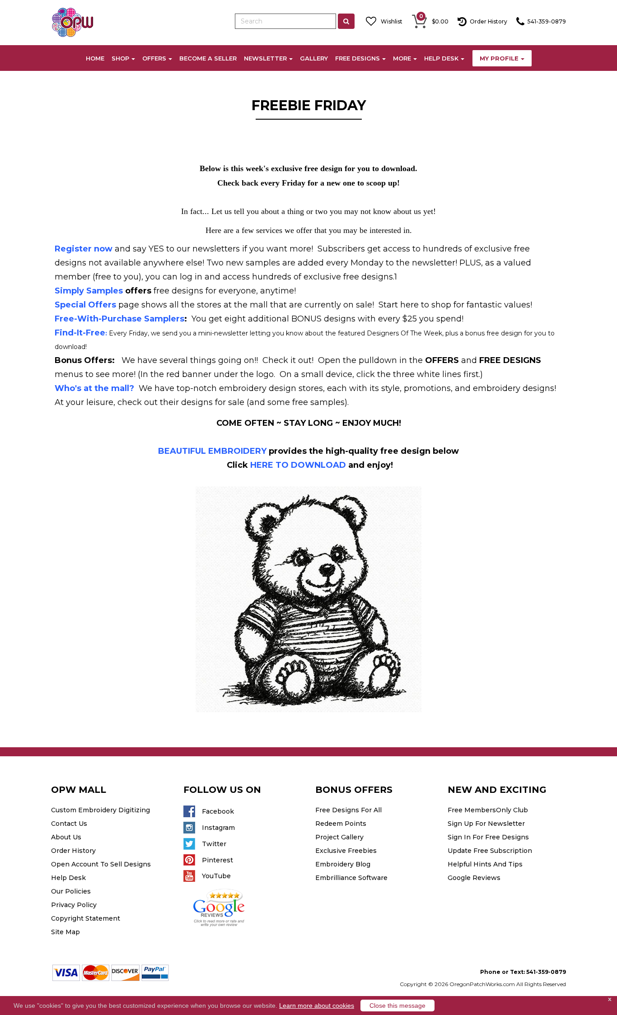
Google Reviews (474, 878)
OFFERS (154, 58)
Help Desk (68, 878)
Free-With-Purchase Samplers (119, 319)
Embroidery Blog (342, 864)
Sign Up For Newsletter (486, 823)
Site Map (65, 932)
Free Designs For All (348, 810)
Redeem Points (340, 823)
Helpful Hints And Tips (485, 864)
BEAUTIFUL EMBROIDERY (212, 451)
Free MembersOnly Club (488, 810)
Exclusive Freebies (346, 851)
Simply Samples (89, 291)
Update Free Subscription (490, 851)
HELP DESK (441, 58)
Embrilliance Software (351, 878)
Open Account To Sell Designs (101, 864)
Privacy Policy (74, 905)
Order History (73, 851)
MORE (402, 58)
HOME (95, 58)
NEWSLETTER (265, 58)
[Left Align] (346, 21)
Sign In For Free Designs (488, 837)
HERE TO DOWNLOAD (298, 465)
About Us (66, 837)
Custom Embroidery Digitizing (100, 810)
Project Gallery (339, 837)
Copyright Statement (85, 918)
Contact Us (69, 823)
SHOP (120, 58)
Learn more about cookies (316, 1005)
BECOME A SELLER (208, 58)
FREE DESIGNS (357, 58)
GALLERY (314, 58)
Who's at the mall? (94, 388)
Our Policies (71, 891)
